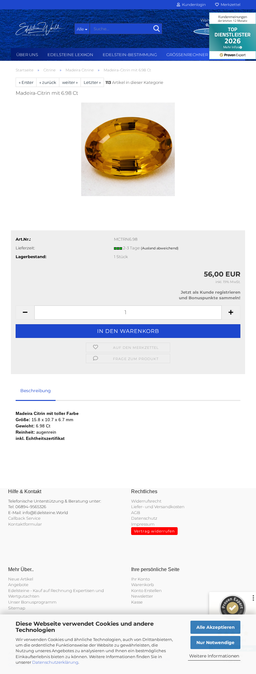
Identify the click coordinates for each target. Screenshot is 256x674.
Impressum (143, 524)
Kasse (137, 601)
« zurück (47, 82)
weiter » (70, 82)
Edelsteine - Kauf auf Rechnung (40, 590)
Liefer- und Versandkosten (158, 506)
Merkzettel (229, 4)
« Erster (26, 82)
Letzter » (92, 82)
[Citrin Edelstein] (128, 148)
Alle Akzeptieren (215, 627)
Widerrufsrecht (146, 500)
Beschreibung (35, 390)
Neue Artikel (20, 578)
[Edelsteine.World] (40, 28)
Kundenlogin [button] (193, 4)
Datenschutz (144, 518)
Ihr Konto (140, 578)
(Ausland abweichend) (160, 248)
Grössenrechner (187, 54)
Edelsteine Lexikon (70, 54)
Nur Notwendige (215, 642)
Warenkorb (142, 584)
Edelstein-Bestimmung (130, 54)
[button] (25, 313)
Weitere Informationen (214, 656)
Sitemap (16, 607)
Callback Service (24, 518)
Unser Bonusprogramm (32, 601)
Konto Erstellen (146, 590)
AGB (135, 512)
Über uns (27, 54)
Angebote (18, 584)
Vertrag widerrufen (154, 531)
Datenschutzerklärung (55, 662)
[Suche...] (156, 29)
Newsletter (142, 596)
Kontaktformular (25, 524)
